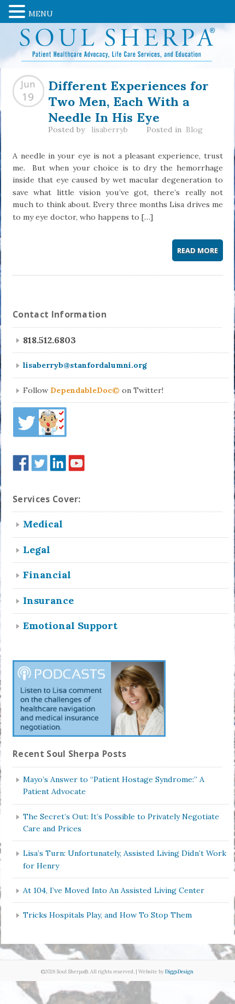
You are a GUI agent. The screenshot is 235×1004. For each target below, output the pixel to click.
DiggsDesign (179, 971)
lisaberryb (109, 129)
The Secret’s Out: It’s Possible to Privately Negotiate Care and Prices (121, 822)
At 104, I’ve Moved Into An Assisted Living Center (113, 890)
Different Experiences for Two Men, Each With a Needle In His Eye (128, 99)
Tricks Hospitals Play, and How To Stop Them (107, 915)
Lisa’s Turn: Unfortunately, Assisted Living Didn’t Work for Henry (124, 859)
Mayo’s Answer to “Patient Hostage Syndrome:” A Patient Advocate (113, 785)
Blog (194, 129)
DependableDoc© (85, 390)
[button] (18, 10)
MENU (40, 14)
